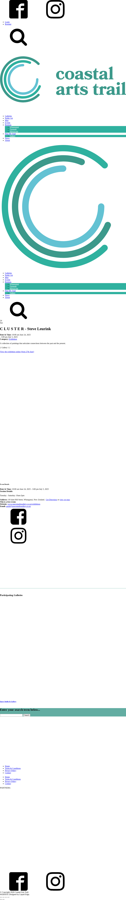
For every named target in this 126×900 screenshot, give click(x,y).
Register (8, 24)
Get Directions (51, 500)
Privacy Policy (10, 771)
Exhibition (13, 339)
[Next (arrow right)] (3, 899)
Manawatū (14, 131)
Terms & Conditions (13, 768)
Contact (8, 773)
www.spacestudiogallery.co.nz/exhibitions (24, 504)
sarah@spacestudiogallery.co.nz (18, 506)
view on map (65, 500)
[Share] (6, 897)
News (7, 138)
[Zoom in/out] (1, 897)
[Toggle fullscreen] (3, 897)
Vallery (12, 136)
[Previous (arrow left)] (1, 899)
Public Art (9, 118)
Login (7, 22)
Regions (8, 125)
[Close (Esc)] (8, 897)
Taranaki (13, 129)
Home (7, 766)
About (7, 140)
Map (6, 120)
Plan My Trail (10, 134)
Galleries (8, 116)
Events (7, 123)
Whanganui (14, 127)
